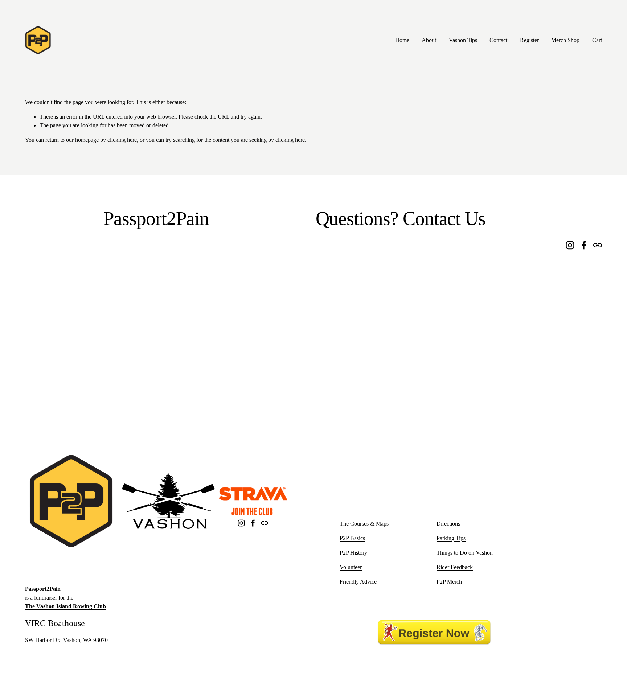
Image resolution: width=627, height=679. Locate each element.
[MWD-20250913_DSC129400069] (254, 404)
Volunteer (351, 567)
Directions (448, 523)
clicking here (122, 140)
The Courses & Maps (364, 523)
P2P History (353, 553)
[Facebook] (253, 523)
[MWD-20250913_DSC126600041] (58, 339)
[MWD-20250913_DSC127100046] (123, 273)
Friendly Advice (358, 582)
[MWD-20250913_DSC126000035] (189, 339)
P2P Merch (449, 582)
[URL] (264, 523)
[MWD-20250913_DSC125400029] (123, 404)
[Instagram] (241, 523)
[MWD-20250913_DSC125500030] (58, 404)
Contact (498, 40)
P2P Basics (352, 538)
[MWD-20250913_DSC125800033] (254, 339)
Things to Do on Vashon (465, 553)
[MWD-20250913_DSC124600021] (189, 404)
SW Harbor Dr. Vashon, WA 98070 (66, 640)
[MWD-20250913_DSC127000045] (189, 273)
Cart (597, 40)
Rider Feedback (455, 567)
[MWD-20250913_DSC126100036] (123, 339)
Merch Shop (565, 40)
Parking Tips (451, 538)
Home (402, 40)
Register (529, 40)
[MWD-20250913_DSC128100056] (58, 273)
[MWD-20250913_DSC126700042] (254, 273)
